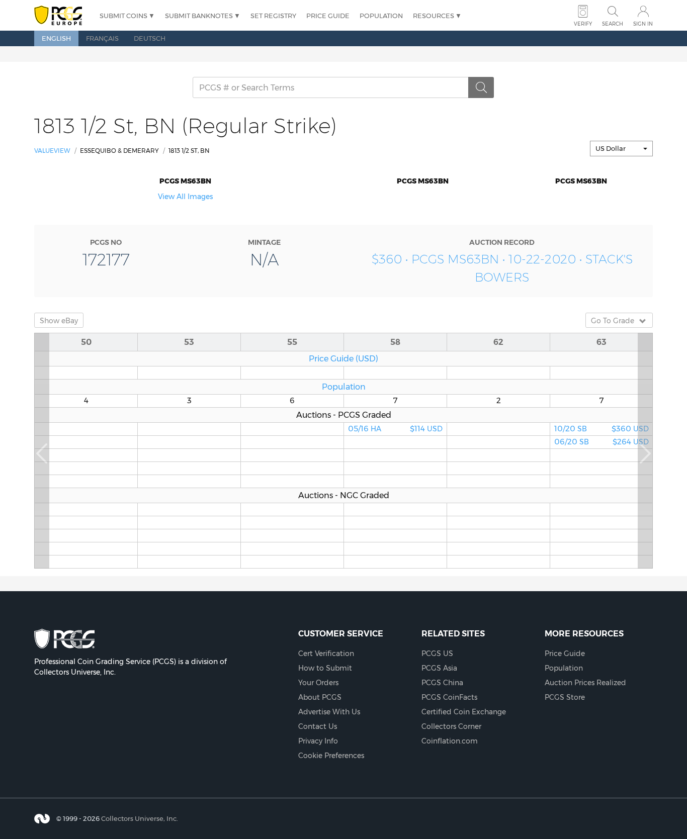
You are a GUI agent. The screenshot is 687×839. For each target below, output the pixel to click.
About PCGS (319, 697)
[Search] (481, 87)
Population (381, 16)
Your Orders (318, 682)
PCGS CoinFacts (449, 697)
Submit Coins (123, 16)
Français (102, 38)
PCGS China (442, 682)
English (56, 38)
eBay (59, 320)
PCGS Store (565, 697)
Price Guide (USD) (343, 358)
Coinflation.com (449, 740)
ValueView (52, 150)
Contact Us (317, 726)
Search (612, 24)
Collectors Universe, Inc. (139, 818)
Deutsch (149, 38)
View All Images (185, 196)
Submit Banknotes (199, 16)
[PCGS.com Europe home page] (62, 16)
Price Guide (328, 16)
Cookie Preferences (331, 755)
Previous (41, 451)
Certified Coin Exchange (463, 711)
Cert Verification (326, 653)
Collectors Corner (451, 726)
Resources (433, 16)
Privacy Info (318, 740)
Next (645, 451)
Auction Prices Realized (585, 682)
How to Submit (325, 668)
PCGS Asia (439, 668)
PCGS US (437, 653)
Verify (583, 24)
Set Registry (273, 16)
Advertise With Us (329, 711)
